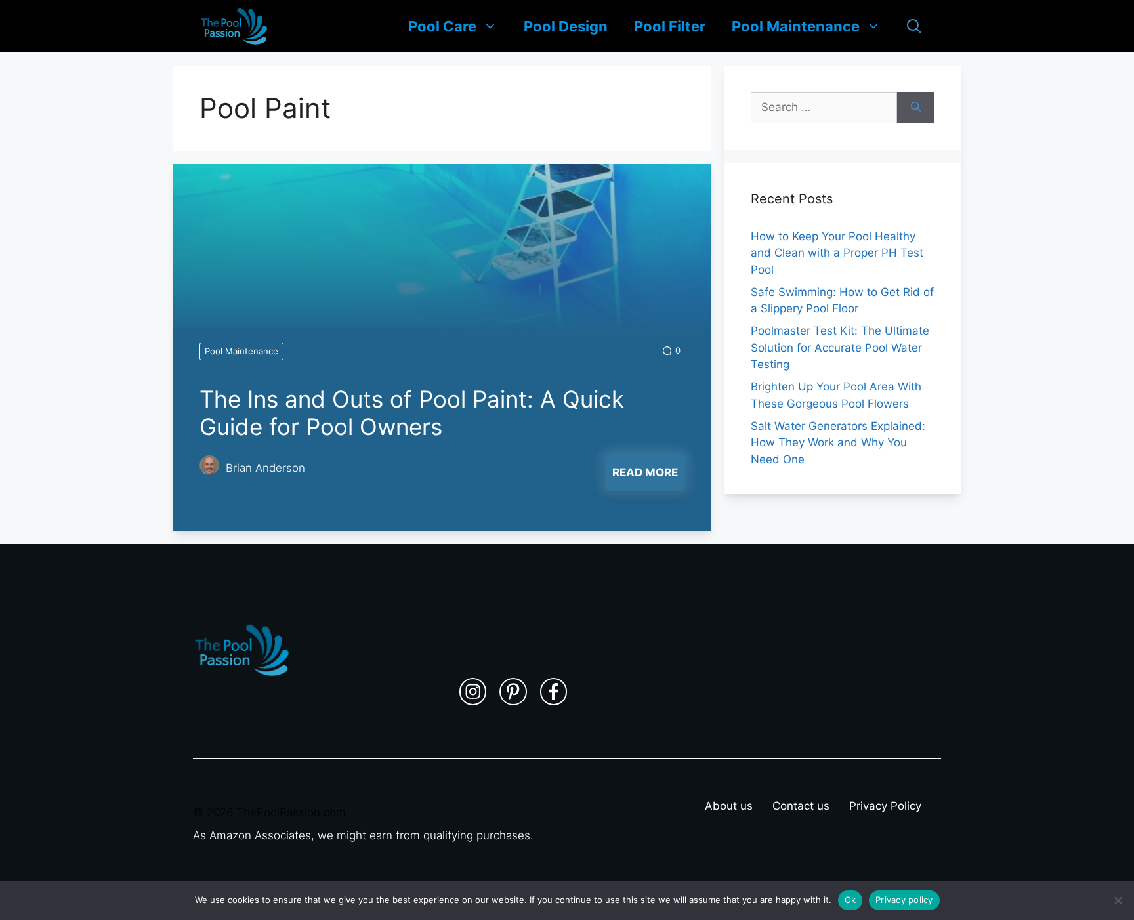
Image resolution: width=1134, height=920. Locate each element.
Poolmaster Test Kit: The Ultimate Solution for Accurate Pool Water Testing (840, 347)
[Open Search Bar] (914, 26)
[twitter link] (513, 691)
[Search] (915, 107)
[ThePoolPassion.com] (234, 26)
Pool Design (566, 26)
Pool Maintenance (796, 26)
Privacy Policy (885, 805)
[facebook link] (554, 691)
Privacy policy (904, 899)
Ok (850, 899)
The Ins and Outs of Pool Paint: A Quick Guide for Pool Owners (412, 412)
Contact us (801, 805)
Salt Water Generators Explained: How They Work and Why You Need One (838, 442)
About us (729, 805)
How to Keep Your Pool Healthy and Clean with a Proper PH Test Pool (837, 253)
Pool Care (442, 26)
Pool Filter (669, 26)
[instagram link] (473, 691)
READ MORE (645, 472)
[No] (1117, 900)
